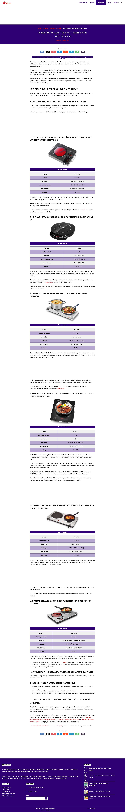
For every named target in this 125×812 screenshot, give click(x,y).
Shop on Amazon (62, 169)
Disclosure (5, 789)
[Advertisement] (39, 15)
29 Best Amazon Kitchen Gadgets (99, 791)
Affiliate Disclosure (8, 796)
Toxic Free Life (83, 2)
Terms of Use (6, 791)
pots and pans (48, 282)
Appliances (101, 2)
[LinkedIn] (59, 52)
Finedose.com (51, 808)
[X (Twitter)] (48, 52)
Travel (67, 40)
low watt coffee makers (40, 726)
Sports (92, 2)
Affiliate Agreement (8, 794)
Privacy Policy (6, 787)
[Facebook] (42, 52)
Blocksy (48, 810)
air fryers (59, 726)
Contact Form (32, 791)
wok (84, 210)
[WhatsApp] (77, 52)
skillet (64, 663)
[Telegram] (71, 52)
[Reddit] (65, 52)
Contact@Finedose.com (36, 787)
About (116, 2)
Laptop (109, 2)
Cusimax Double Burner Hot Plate (68, 719)
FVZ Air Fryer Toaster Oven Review (99, 797)
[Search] (46, 798)
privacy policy (51, 778)
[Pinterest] (53, 52)
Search (27, 795)
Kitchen (64, 40)
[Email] (83, 52)
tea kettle (60, 388)
